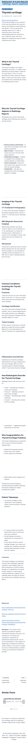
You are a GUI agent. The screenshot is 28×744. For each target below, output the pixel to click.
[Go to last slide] (4, 702)
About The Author (14, 735)
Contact (14, 739)
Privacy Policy (21, 737)
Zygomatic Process (23, 680)
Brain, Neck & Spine (7, 9)
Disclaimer (13, 737)
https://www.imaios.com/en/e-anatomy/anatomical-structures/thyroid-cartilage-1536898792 (14, 622)
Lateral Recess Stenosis (12, 699)
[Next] (23, 702)
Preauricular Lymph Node (5, 680)
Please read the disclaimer (10, 20)
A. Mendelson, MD (7, 16)
